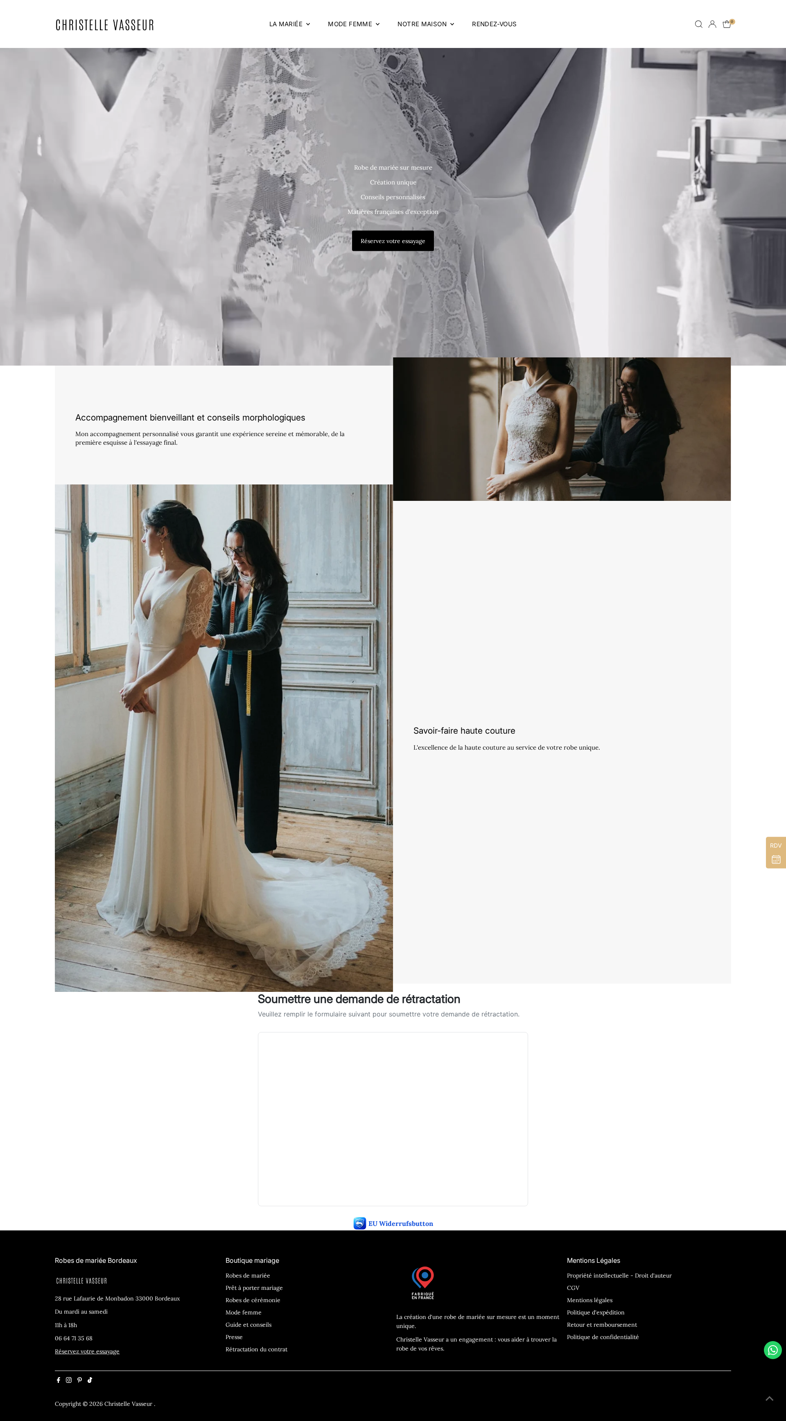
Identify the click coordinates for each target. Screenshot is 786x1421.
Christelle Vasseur (129, 1403)
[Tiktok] (90, 1381)
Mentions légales (589, 1300)
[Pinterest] (79, 1381)
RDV (776, 845)
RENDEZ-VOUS (494, 24)
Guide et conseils (248, 1324)
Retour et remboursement (602, 1324)
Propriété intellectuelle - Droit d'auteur (619, 1275)
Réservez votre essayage (393, 240)
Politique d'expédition (596, 1312)
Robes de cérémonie (253, 1300)
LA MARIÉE (287, 24)
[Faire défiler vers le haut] (769, 1398)
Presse (234, 1337)
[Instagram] (69, 1381)
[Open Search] (698, 24)
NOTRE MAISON (423, 24)
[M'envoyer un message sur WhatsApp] (773, 1350)
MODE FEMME (351, 24)
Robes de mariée (248, 1275)
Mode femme (244, 1312)
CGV (573, 1287)
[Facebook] (58, 1381)
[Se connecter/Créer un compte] (712, 24)
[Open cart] (727, 24)
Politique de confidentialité (603, 1337)
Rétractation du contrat (256, 1349)
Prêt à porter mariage (254, 1287)
